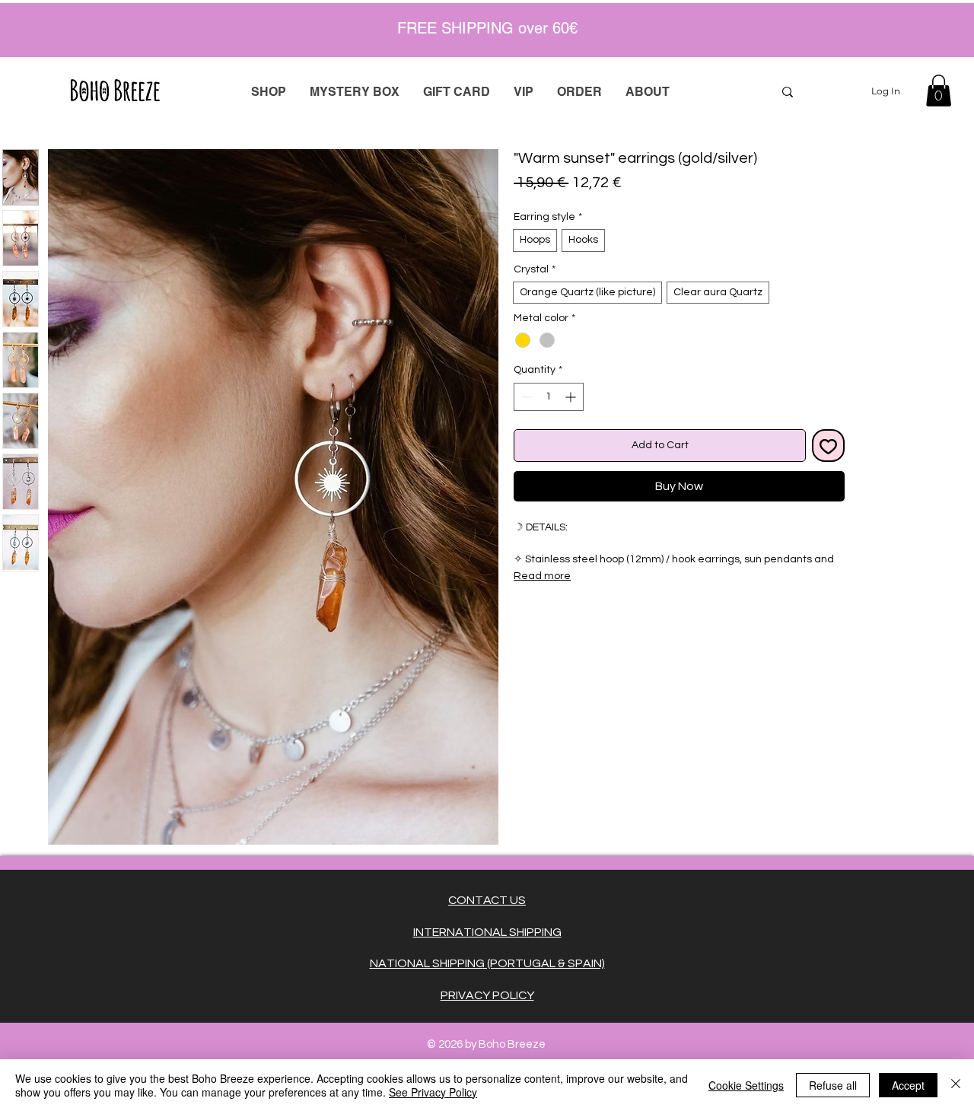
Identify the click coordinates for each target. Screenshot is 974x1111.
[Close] (956, 1085)
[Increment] (571, 397)
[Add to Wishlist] (828, 445)
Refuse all (833, 1085)
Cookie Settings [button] (746, 1085)
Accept (908, 1085)
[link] (938, 91)
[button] (579, 92)
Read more (542, 576)
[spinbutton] (548, 397)
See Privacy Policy (433, 1092)
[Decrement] (525, 397)
